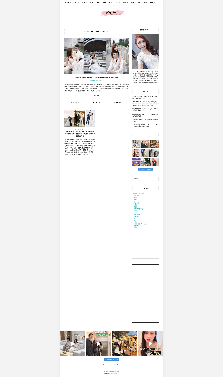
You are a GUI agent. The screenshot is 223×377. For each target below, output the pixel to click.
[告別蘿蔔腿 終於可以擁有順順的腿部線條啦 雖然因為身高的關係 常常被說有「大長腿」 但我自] (145, 162)
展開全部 (135, 193)
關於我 (67, 2)
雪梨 (145, 2)
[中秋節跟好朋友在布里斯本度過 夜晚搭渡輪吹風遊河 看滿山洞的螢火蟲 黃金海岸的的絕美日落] (154, 162)
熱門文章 (136, 226)
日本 (110, 2)
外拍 (135, 222)
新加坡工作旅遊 (138, 209)
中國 (139, 2)
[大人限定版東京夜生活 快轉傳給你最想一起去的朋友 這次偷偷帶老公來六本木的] (136, 162)
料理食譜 (136, 195)
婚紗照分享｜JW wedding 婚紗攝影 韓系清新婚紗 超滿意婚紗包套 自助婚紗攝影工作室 (80, 134)
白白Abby (118, 102)
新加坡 (118, 2)
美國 (91, 2)
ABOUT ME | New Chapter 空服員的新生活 (144, 102)
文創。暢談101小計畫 (140, 224)
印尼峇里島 (137, 214)
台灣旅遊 (136, 203)
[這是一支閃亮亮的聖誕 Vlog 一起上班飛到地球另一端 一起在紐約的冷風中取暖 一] (145, 144)
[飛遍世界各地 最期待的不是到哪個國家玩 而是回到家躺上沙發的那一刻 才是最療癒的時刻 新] (136, 144)
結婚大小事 (92, 80)
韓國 (98, 2)
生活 (97, 80)
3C (135, 220)
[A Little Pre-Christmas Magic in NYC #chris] (154, 144)
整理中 (136, 227)
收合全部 (141, 193)
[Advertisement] (145, 245)
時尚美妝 (136, 216)
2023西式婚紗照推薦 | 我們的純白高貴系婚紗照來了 (96, 78)
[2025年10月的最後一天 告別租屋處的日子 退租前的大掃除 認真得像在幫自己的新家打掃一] (145, 153)
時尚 (151, 2)
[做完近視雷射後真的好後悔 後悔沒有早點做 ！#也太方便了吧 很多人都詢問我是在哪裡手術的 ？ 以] (136, 153)
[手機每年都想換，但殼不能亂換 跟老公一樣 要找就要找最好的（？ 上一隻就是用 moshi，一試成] (154, 153)
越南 (132, 2)
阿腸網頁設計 (115, 373)
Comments (75, 102)
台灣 (83, 2)
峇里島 (125, 2)
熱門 (75, 2)
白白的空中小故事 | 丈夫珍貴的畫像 (142, 105)
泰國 (104, 2)
